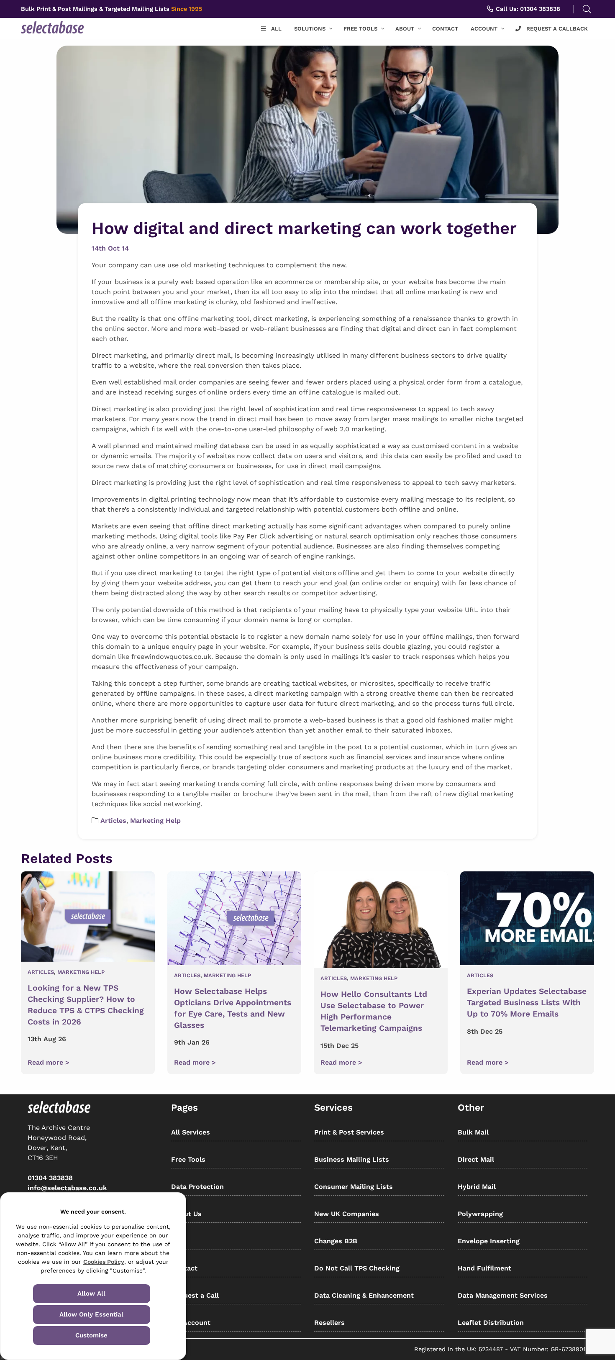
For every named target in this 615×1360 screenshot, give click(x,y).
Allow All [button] (91, 1293)
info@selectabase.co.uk (67, 1188)
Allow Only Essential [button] (91, 1314)
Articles (113, 821)
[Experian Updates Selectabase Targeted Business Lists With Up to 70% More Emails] (527, 919)
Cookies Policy (103, 1261)
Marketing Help (155, 821)
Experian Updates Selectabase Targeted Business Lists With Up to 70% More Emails (527, 1002)
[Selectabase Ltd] (68, 27)
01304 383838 (50, 1178)
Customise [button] (91, 1335)
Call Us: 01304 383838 (527, 8)
